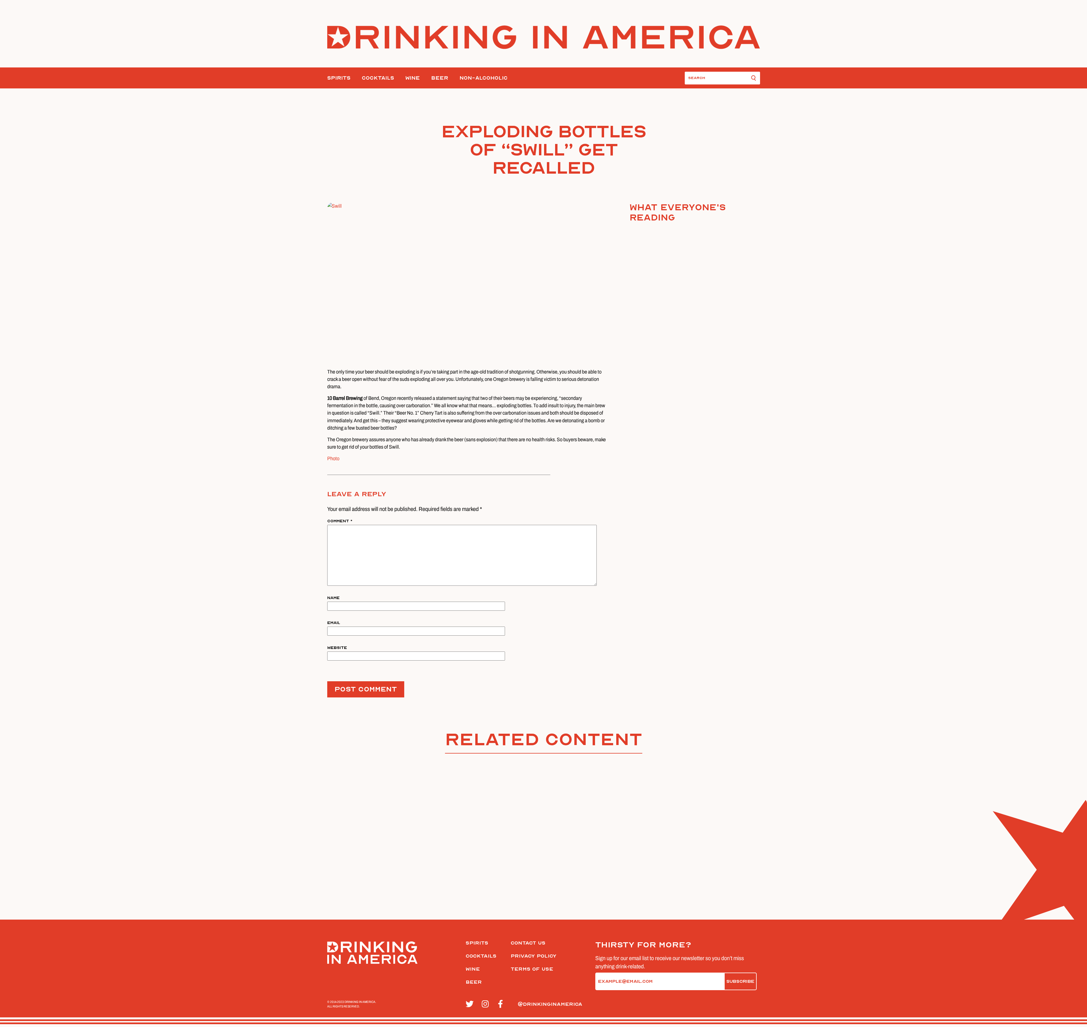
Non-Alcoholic (483, 78)
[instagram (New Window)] (487, 1004)
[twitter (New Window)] (471, 1004)
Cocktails (378, 78)
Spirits (338, 78)
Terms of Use (532, 969)
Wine (412, 78)
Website (337, 647)
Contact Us (528, 943)
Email (333, 622)
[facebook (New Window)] (503, 1004)
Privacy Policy (534, 956)
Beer (439, 78)
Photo (333, 458)
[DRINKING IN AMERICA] (543, 37)
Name (333, 597)
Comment (339, 521)
